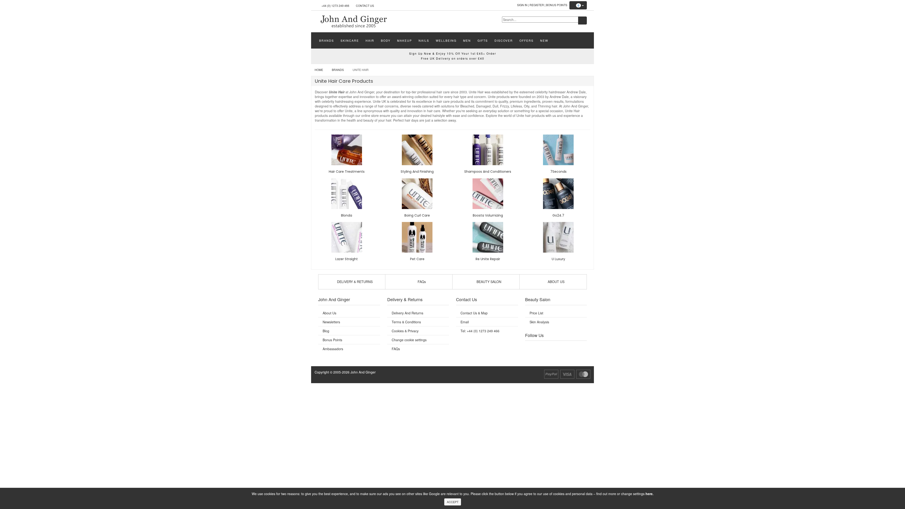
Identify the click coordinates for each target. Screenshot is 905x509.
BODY (386, 40)
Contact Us (365, 6)
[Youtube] (541, 346)
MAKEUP (404, 40)
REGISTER (537, 5)
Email (465, 322)
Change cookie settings (409, 339)
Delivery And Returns (407, 313)
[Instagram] (560, 346)
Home (319, 70)
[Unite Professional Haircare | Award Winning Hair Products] (353, 21)
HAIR (370, 40)
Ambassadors (333, 348)
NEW (544, 40)
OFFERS (526, 40)
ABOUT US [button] (555, 281)
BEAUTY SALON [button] (488, 281)
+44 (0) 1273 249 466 (335, 6)
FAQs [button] (421, 281)
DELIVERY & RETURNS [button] (354, 281)
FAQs (396, 348)
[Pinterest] (570, 346)
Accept (452, 502)
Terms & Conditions (406, 322)
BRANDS (326, 40)
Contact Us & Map (474, 313)
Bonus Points (556, 5)
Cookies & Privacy (405, 330)
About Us (329, 313)
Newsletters (331, 322)
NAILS (424, 40)
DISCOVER (503, 40)
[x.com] (551, 346)
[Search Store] (582, 20)
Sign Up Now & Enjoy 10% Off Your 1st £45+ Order (452, 53)
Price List (536, 313)
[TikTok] (579, 346)
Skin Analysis (539, 322)
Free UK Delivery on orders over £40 (452, 58)
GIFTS (482, 40)
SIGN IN (522, 5)
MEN (467, 40)
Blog (326, 330)
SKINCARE (350, 40)
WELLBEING (446, 40)
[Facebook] (532, 346)
